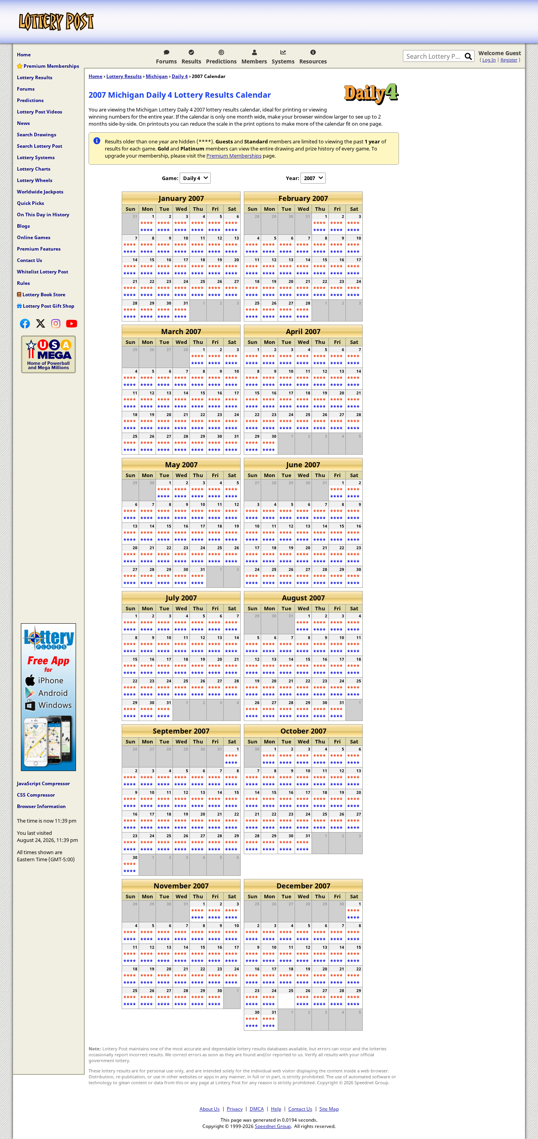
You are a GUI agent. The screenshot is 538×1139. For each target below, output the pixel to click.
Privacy (235, 1109)
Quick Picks (30, 203)
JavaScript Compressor (43, 783)
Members (254, 61)
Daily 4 (180, 76)
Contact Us (29, 260)
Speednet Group (273, 1126)
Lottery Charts (33, 168)
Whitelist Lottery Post (42, 271)
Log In (489, 60)
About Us (210, 1109)
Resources (313, 61)
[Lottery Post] (56, 21)
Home (24, 54)
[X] (40, 323)
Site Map (329, 1109)
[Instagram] (55, 323)
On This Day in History (43, 214)
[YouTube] (71, 323)
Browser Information (41, 806)
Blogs (23, 226)
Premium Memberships (50, 66)
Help (276, 1109)
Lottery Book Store (43, 294)
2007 (309, 178)
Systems (283, 61)
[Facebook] (25, 323)
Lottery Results (34, 77)
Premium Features (39, 248)
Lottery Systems (36, 157)
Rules (23, 283)
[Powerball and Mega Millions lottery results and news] (48, 371)
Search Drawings (36, 134)
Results (191, 61)
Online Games (33, 237)
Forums (166, 61)
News (23, 123)
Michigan (157, 76)
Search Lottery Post (39, 146)
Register (509, 60)
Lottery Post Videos (39, 111)
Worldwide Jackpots (40, 191)
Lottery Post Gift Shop (48, 306)
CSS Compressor (36, 795)
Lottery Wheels (34, 180)
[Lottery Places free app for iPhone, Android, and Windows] (48, 769)
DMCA (257, 1109)
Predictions (221, 61)
